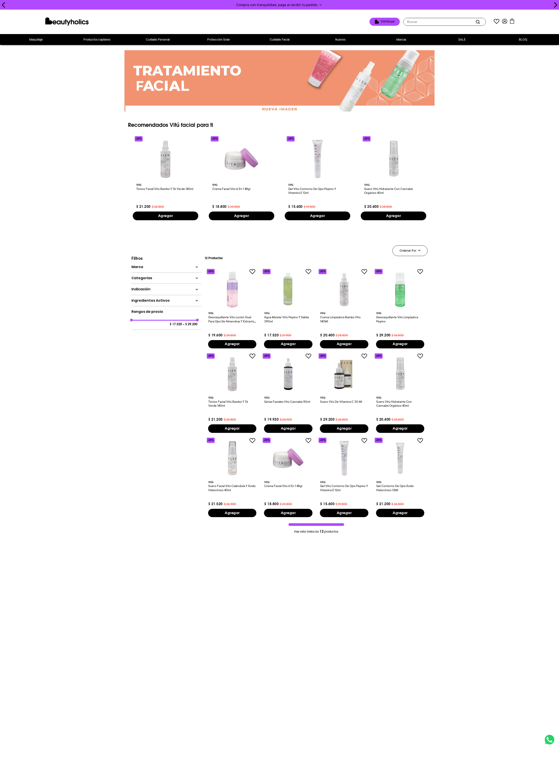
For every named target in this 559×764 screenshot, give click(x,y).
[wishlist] (496, 22)
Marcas (401, 39)
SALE (462, 39)
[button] (279, 5)
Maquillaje (36, 39)
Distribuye (388, 21)
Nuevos (340, 39)
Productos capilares (96, 39)
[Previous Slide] (3, 5)
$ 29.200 (190, 324)
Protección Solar (218, 39)
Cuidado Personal (158, 39)
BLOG (523, 39)
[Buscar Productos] (478, 22)
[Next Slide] (555, 5)
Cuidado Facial (280, 39)
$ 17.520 (176, 324)
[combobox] (444, 22)
